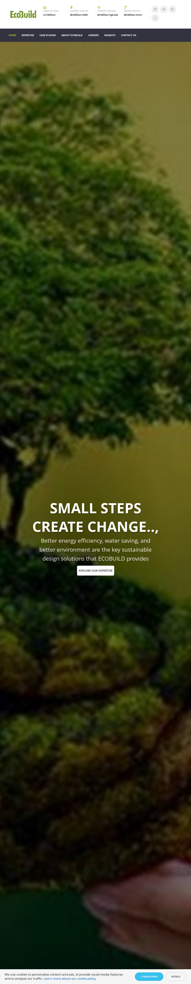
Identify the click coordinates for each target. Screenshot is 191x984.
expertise (28, 35)
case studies (48, 35)
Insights (109, 35)
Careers (93, 35)
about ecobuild (72, 35)
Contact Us (128, 35)
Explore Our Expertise (95, 570)
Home (12, 35)
